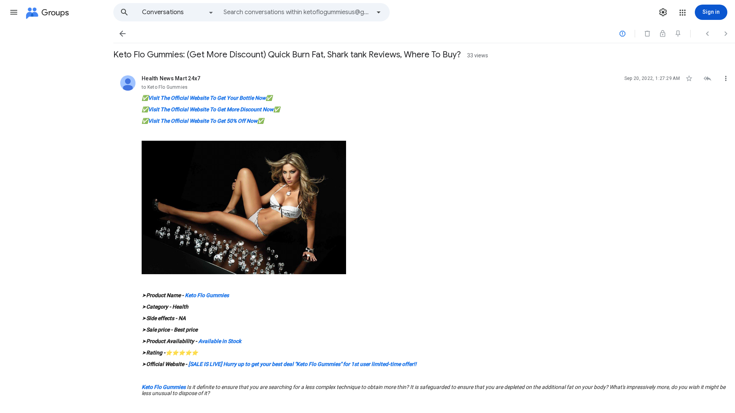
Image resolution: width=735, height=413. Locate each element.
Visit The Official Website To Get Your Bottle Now (207, 98)
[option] (178, 12)
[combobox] (297, 12)
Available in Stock (219, 341)
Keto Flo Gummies (207, 295)
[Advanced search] (378, 12)
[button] (14, 12)
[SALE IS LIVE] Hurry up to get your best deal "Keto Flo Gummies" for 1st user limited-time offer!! (302, 364)
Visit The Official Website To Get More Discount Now (210, 109)
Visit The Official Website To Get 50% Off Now (202, 121)
